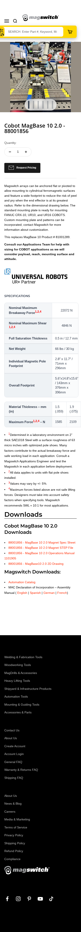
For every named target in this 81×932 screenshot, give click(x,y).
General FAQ (13, 762)
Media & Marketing (17, 819)
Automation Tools (16, 696)
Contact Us (11, 730)
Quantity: (10, 143)
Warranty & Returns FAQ (21, 769)
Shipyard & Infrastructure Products (27, 688)
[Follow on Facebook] (7, 899)
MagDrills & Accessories (20, 673)
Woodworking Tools (17, 665)
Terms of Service (15, 827)
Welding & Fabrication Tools (23, 657)
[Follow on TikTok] (51, 899)
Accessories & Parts (18, 712)
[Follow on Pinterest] (29, 899)
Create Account (14, 746)
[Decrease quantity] (10, 152)
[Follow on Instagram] (18, 899)
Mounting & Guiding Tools (21, 704)
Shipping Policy (14, 843)
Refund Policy (13, 851)
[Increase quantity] (26, 152)
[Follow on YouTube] (40, 899)
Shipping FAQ (13, 777)
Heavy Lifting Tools (17, 680)
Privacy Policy (13, 835)
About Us (10, 738)
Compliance (12, 859)
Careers (9, 811)
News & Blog (13, 803)
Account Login (14, 754)
